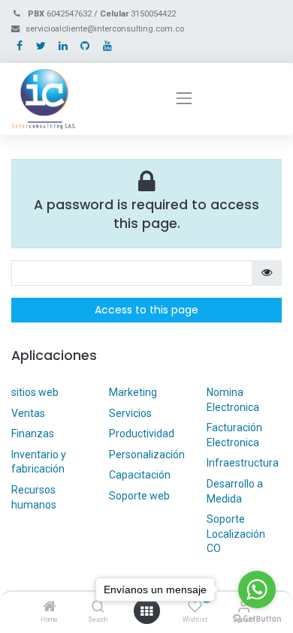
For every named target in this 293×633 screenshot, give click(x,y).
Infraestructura (243, 463)
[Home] (49, 608)
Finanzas (32, 434)
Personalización (147, 454)
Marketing (133, 392)
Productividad (141, 434)
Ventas (28, 413)
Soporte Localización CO (236, 533)
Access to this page (146, 309)
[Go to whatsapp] (257, 589)
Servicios (130, 413)
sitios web (35, 392)
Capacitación (140, 475)
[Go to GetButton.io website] (257, 618)
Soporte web (140, 496)
